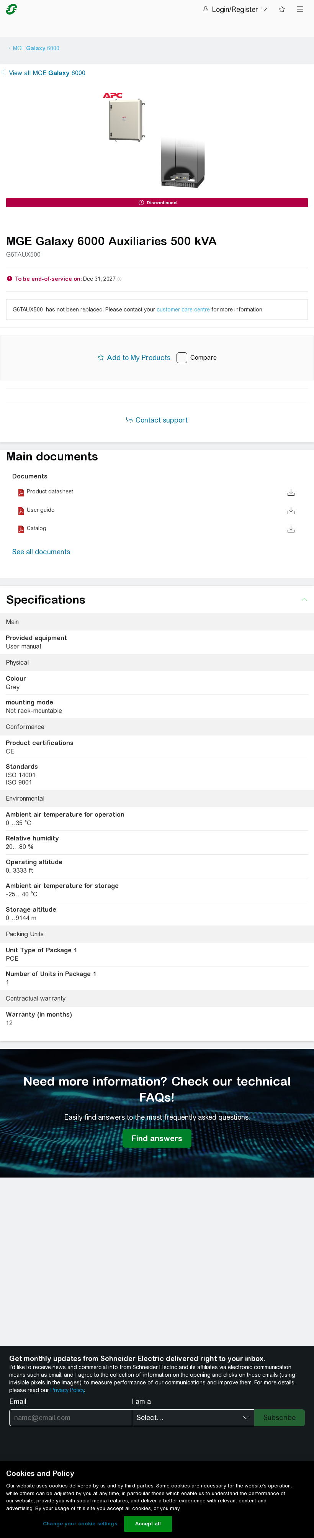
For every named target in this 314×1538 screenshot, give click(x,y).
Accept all (148, 1524)
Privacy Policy (67, 1390)
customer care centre (183, 309)
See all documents (41, 552)
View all (47, 73)
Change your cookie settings (80, 1524)
